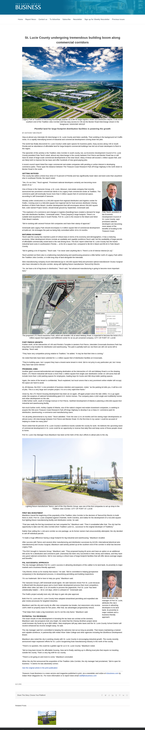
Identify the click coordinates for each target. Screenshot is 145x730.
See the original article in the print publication (40, 668)
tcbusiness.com (112, 673)
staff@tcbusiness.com (88, 676)
